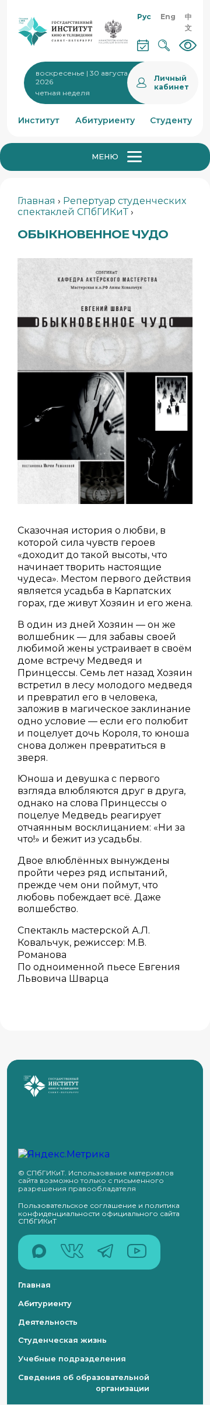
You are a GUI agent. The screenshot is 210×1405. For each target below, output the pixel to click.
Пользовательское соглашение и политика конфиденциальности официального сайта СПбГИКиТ (99, 1213)
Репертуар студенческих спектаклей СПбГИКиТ (102, 206)
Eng (168, 16)
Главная (36, 200)
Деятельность (48, 1322)
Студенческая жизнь (62, 1340)
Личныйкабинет (171, 82)
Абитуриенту (45, 1303)
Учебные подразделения (72, 1358)
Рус (144, 16)
